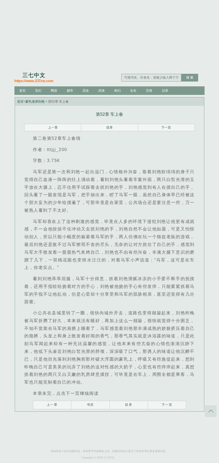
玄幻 (38, 90)
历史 (86, 90)
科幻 (117, 90)
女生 (133, 90)
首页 (22, 90)
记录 (165, 90)
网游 (54, 90)
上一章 (53, 127)
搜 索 (189, 77)
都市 (70, 90)
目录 (109, 127)
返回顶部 (210, 411)
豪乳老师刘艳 (35, 101)
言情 (149, 90)
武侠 (101, 90)
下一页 (166, 127)
